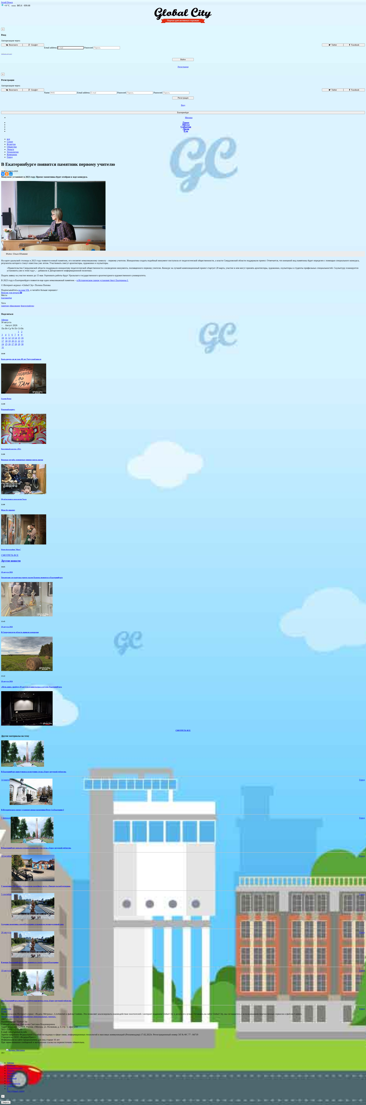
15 (19, 338)
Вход (183, 105)
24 (3, 344)
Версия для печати (10, 292)
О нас (4, 1011)
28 (16, 344)
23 (22, 341)
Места (186, 124)
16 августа (6, 1009)
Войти (183, 59)
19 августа (6, 970)
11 (6, 338)
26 (9, 344)
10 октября (6, 856)
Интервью (12, 1078)
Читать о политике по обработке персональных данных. (28, 1016)
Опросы (11, 1086)
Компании (12, 154)
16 (22, 338)
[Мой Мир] (11, 174)
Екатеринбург (183, 112)
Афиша (4, 320)
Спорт (10, 141)
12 (9, 338)
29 (19, 344)
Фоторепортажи (15, 1068)
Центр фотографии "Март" (11, 549)
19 (9, 341)
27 (13, 344)
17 (3, 341)
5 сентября (6, 894)
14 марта (5, 780)
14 (16, 338)
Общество (12, 147)
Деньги (10, 149)
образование (14, 306)
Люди (186, 129)
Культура (11, 144)
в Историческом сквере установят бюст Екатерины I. (102, 280)
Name (46, 92)
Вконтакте (13, 45)
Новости (11, 1065)
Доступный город (15, 1089)
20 (13, 341)
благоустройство (27, 306)
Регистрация (183, 67)
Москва (188, 117)
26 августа (6, 932)
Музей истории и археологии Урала (14, 499)
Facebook (355, 45)
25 (6, 344)
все (8, 139)
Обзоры (10, 1070)
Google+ (34, 45)
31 (3, 347)
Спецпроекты (13, 1083)
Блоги (10, 1081)
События (186, 126)
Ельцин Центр (6, 398)
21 (16, 341)
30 (22, 344)
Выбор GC (12, 1073)
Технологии (13, 152)
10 (3, 338)
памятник (5, 306)
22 (19, 341)
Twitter (334, 45)
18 (6, 341)
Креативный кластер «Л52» (11, 449)
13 (13, 338)
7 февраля (6, 818)
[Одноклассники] (7, 174)
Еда (186, 131)
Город (186, 122)
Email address (50, 47)
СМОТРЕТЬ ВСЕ (9, 555)
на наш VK (23, 290)
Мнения (11, 1075)
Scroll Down (7, 2)
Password (88, 47)
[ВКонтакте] (3, 174)
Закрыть (5, 1102)
